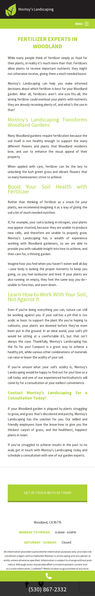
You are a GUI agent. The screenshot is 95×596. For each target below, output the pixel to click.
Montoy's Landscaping (36, 9)
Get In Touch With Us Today (47, 492)
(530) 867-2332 (47, 589)
